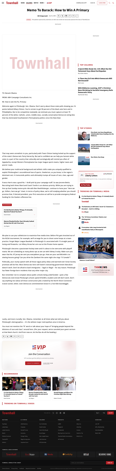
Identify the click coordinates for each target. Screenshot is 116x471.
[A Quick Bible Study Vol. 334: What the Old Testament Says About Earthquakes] (84, 148)
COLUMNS (29, 3)
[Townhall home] (8, 413)
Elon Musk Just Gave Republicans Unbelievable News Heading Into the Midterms (102, 134)
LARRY (59, 424)
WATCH (36, 3)
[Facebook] (60, 413)
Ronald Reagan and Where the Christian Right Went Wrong (63, 393)
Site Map (39, 468)
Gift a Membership (99, 427)
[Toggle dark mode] (113, 3)
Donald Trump (24, 430)
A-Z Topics (24, 419)
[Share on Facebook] (66, 16)
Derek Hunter (7, 398)
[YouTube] (64, 413)
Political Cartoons (6, 436)
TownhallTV (5, 439)
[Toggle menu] (3, 3)
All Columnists (42, 442)
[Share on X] (58, 16)
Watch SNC (98, 433)
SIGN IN (92, 3)
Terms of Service (6, 468)
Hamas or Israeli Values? (87, 260)
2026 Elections (24, 424)
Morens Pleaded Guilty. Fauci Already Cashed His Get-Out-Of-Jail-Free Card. (38, 394)
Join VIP (110, 413)
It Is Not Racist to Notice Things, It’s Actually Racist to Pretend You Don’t (14, 394)
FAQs (104, 413)
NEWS (23, 3)
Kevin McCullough (43, 430)
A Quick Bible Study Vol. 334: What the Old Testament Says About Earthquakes (94, 70)
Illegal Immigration (25, 439)
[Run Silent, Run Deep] (84, 160)
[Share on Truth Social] (62, 16)
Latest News (5, 427)
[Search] (109, 3)
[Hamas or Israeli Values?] (96, 248)
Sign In (97, 413)
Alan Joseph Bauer (44, 436)
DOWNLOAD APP (81, 3)
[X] (53, 413)
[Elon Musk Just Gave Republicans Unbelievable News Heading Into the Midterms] (84, 135)
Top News (4, 424)
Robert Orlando (57, 398)
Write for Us (79, 436)
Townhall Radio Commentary (65, 436)
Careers (78, 430)
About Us (79, 424)
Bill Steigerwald (43, 16)
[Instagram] (56, 413)
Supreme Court (24, 442)
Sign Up (110, 463)
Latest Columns (6, 430)
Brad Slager (42, 433)
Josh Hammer (42, 439)
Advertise (79, 427)
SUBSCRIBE (102, 3)
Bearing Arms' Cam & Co (64, 433)
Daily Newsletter (99, 430)
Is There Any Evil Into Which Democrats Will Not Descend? (95, 79)
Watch (3, 433)
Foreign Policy (24, 436)
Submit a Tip (80, 433)
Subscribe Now (48, 363)
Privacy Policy (14, 468)
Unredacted (61, 430)
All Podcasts (61, 439)
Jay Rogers (31, 398)
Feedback (21, 468)
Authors (4, 442)
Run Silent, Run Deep (97, 157)
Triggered (60, 427)
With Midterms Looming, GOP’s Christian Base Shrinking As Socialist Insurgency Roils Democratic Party (95, 90)
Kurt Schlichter (43, 424)
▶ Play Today (85, 185)
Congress (23, 427)
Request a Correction (30, 468)
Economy (23, 433)
